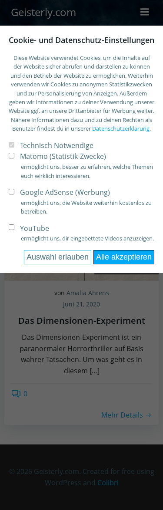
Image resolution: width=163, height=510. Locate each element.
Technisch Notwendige (56, 145)
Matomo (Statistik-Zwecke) (63, 156)
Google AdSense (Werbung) (65, 192)
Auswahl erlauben (58, 257)
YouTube (34, 228)
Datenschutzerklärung (121, 128)
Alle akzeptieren (124, 257)
